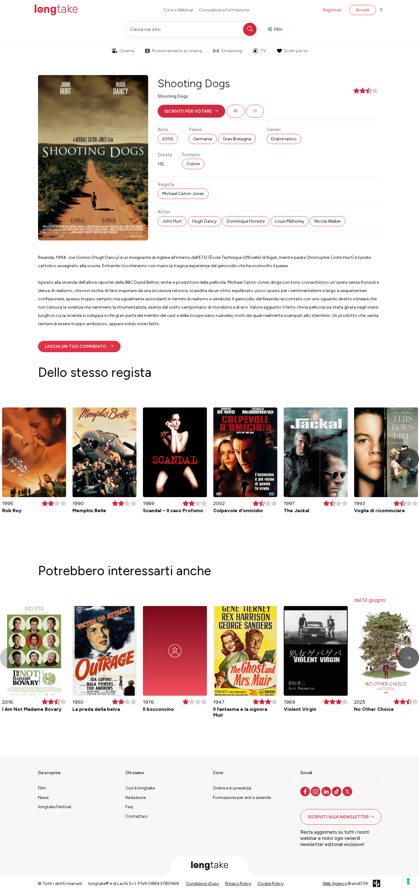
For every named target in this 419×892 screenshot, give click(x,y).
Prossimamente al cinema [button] (177, 50)
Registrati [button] (332, 10)
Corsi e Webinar (178, 10)
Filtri (278, 29)
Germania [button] (202, 139)
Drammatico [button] (284, 139)
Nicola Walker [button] (327, 221)
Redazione (135, 797)
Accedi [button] (362, 10)
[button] (191, 111)
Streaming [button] (231, 50)
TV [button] (263, 50)
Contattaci (136, 816)
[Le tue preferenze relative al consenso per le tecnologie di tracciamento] (408, 881)
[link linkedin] (326, 791)
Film (42, 788)
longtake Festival (54, 806)
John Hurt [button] (172, 221)
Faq (129, 806)
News (43, 797)
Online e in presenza (232, 788)
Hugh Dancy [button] (204, 221)
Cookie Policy (270, 883)
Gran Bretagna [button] (237, 139)
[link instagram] (316, 791)
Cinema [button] (126, 50)
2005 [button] (167, 139)
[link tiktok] (337, 791)
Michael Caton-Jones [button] (183, 193)
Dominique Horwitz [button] (246, 221)
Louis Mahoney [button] (289, 221)
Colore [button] (193, 163)
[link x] (348, 791)
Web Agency (335, 883)
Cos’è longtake (140, 788)
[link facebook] (305, 791)
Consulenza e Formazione (224, 10)
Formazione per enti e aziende (242, 797)
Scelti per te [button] (295, 50)
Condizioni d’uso (202, 883)
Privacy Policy (238, 883)
